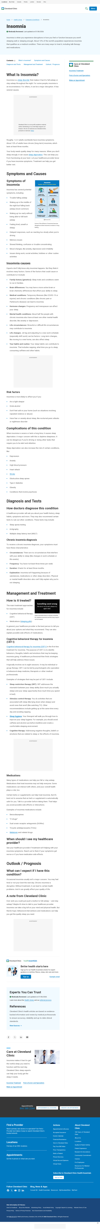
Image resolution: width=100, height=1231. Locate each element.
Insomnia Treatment (76, 71)
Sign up (26, 977)
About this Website (24, 1207)
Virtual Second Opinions (60, 1160)
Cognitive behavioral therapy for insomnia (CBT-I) (27, 646)
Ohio (44, 2)
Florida (25, 2)
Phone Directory (58, 1157)
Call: (12, 1216)
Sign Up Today (58, 1177)
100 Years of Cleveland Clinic (82, 1133)
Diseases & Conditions (32, 19)
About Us (78, 1138)
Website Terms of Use (80, 1207)
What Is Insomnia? (24, 60)
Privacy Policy (10, 1210)
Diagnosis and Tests (14, 64)
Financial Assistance (59, 1139)
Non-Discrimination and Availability (42, 1210)
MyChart (74, 1190)
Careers (77, 1159)
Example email (55, 977)
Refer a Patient (58, 1153)
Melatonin (14, 832)
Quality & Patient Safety (82, 1145)
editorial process (45, 1000)
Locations (78, 1141)
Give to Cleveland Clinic (60, 1143)
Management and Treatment (33, 64)
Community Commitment (83, 1155)
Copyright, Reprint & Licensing (63, 1207)
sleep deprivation (36, 155)
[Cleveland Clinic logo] (14, 961)
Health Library (18, 19)
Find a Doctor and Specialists (79, 75)
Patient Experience (81, 1148)
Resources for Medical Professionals (82, 1167)
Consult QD (34, 1190)
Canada (19, 2)
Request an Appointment (70, 1108)
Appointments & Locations (47, 1108)
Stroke (12, 474)
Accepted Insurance (59, 1132)
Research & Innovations (82, 1152)
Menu (93, 8)
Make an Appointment (77, 80)
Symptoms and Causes (42, 60)
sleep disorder (24, 80)
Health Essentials (44, 1190)
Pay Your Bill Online (59, 1146)
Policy (32, 130)
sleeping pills (26, 621)
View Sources (15, 1026)
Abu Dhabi (11, 2)
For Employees (79, 1162)
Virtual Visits (57, 1164)
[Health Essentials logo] (30, 961)
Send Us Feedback (12, 1207)
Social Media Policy (48, 1207)
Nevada (39, 2)
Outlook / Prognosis (53, 64)
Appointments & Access (61, 1129)
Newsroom (54, 1190)
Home (8, 19)
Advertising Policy (36, 1207)
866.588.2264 (27, 1108)
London (32, 2)
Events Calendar (58, 1136)
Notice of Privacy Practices (23, 1210)
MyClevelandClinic (65, 1190)
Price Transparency (59, 1150)
